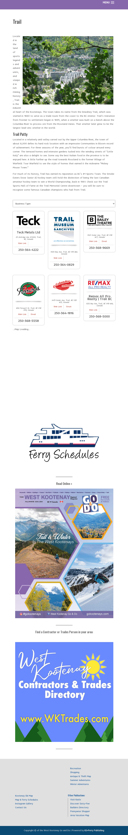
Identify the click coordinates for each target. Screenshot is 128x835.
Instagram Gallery (24, 803)
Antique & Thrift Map (80, 776)
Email (104, 241)
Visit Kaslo (75, 799)
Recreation (75, 768)
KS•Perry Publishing (94, 830)
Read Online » (64, 483)
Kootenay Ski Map (24, 795)
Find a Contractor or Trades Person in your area (63, 632)
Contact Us (20, 807)
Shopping (74, 772)
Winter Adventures (79, 784)
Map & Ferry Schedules (26, 799)
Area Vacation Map (79, 815)
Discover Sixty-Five (80, 803)
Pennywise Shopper (80, 811)
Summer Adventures (80, 780)
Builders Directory (79, 807)
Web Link (22, 243)
